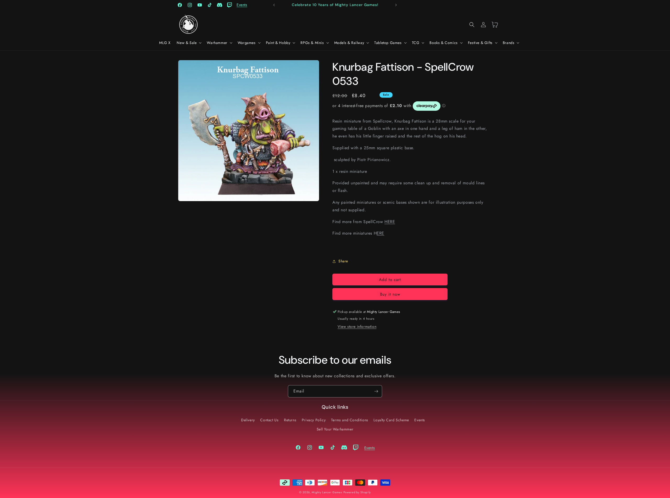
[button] (189, 42)
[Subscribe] (376, 391)
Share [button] (343, 261)
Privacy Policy (314, 420)
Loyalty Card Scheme (391, 420)
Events (419, 420)
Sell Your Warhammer (335, 429)
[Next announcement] (396, 5)
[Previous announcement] (274, 5)
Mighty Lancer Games (327, 492)
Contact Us (269, 420)
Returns (290, 420)
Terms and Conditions (349, 420)
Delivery (248, 420)
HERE (389, 222)
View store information (357, 326)
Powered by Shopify (357, 492)
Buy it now (390, 294)
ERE (380, 233)
